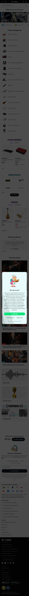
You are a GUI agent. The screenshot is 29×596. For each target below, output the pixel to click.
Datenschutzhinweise (17, 321)
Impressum (10, 321)
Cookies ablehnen (10, 317)
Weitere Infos (20, 317)
